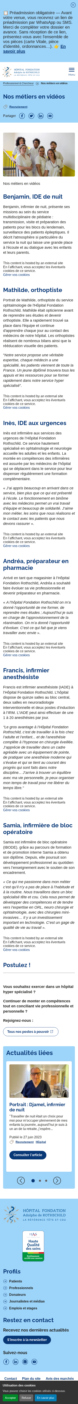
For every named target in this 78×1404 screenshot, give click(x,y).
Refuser (26, 1397)
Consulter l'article (28, 1155)
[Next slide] (57, 1181)
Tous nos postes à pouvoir (28, 1032)
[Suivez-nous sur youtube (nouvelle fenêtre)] (34, 1362)
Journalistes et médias (27, 1301)
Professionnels (21, 1288)
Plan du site (31, 1378)
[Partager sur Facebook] (22, 116)
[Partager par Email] (50, 116)
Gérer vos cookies (16, 275)
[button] (33, 1180)
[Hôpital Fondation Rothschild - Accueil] (21, 72)
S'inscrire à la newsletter (27, 1340)
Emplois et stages (23, 1308)
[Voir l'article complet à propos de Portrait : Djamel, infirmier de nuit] (39, 1081)
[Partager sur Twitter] (31, 116)
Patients (15, 1281)
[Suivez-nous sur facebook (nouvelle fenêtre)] (6, 1362)
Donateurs (17, 1294)
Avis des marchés (60, 1378)
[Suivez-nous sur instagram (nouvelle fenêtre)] (25, 1362)
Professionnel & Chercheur (18, 83)
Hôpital (41, 1142)
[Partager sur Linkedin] (41, 116)
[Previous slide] (21, 1181)
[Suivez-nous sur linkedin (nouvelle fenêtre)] (15, 1362)
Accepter (10, 1397)
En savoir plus (45, 1397)
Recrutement (18, 106)
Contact (10, 1378)
